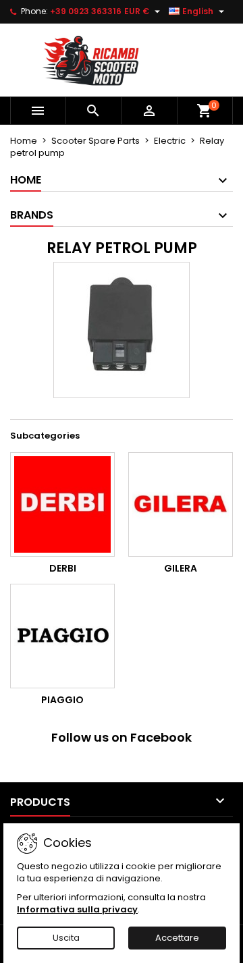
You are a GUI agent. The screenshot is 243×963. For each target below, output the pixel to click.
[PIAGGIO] (62, 636)
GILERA (180, 568)
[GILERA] (180, 504)
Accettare (177, 937)
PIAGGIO (62, 700)
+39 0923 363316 (86, 11)
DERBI (62, 568)
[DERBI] (62, 504)
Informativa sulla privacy (77, 909)
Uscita (66, 937)
